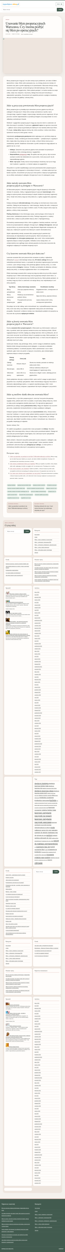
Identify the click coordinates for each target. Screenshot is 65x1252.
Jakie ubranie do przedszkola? (12, 880)
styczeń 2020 (37, 705)
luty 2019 (37, 733)
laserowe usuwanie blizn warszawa (46, 805)
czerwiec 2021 (38, 674)
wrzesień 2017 (38, 769)
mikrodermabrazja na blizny (42, 827)
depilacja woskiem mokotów (39, 485)
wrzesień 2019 (38, 715)
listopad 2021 (37, 664)
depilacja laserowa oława (44, 791)
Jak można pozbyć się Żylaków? (19, 468)
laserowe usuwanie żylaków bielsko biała (16, 488)
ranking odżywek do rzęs (43, 838)
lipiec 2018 (37, 751)
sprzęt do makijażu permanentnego (38, 491)
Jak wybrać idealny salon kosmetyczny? (14, 575)
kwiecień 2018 (38, 759)
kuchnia (53, 800)
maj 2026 (37, 594)
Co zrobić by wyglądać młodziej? (13, 908)
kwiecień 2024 (38, 628)
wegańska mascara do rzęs (13, 497)
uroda (46, 849)
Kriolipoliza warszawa (51, 485)
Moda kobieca (9, 889)
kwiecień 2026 (38, 597)
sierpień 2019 (38, 718)
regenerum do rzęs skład (47, 841)
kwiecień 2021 (38, 679)
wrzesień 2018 (38, 746)
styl (35, 847)
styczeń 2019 (37, 736)
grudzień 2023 (38, 633)
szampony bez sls (52, 491)
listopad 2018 (37, 741)
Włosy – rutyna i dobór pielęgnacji (42, 547)
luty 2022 (37, 656)
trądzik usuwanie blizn (12, 494)
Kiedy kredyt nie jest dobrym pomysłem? (14, 916)
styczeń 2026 (37, 605)
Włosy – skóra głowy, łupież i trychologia (43, 550)
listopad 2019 (37, 710)
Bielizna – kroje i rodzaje (11, 891)
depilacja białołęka (11, 485)
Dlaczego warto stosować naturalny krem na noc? (16, 911)
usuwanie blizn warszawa (40, 854)
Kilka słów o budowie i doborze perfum (18, 593)
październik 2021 (38, 666)
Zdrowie (36, 552)
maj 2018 (37, 756)
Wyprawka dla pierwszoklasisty (16, 602)
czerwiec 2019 (38, 723)
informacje (37, 797)
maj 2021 (37, 677)
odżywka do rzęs (41, 835)
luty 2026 (37, 602)
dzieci (56, 795)
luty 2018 (37, 764)
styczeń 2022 (37, 659)
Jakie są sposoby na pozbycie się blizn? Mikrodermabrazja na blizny (30, 456)
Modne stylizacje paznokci (15, 1026)
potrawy (55, 835)
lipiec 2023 (37, 635)
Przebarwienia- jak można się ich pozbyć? (15, 882)
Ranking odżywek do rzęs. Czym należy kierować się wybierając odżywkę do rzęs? (43, 507)
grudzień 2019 (38, 707)
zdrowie (38, 863)
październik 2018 (38, 743)
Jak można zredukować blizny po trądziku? (23, 464)
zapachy (49, 860)
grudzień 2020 (38, 689)
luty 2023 (37, 641)
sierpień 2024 (38, 623)
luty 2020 (37, 702)
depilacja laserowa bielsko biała (24, 485)
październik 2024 (38, 620)
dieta (53, 795)
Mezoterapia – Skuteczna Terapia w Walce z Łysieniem (46, 948)
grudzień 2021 (38, 661)
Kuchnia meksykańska (14, 1004)
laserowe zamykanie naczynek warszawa (35, 488)
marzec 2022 (37, 653)
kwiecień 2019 (38, 728)
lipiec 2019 (37, 720)
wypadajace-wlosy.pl (7, 1248)
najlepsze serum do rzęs (51, 488)
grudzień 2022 (38, 643)
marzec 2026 (37, 599)
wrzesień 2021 (38, 669)
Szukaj (60, 9)
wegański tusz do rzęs (26, 497)
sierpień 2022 (38, 648)
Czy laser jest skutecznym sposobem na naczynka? (25, 473)
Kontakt (61, 1248)
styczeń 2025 (37, 617)
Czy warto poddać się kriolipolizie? (13, 572)
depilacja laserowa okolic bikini (49, 788)
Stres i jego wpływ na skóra (15, 613)
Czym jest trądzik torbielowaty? (12, 930)
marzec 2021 (37, 682)
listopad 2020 (37, 692)
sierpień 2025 (38, 607)
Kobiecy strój (8, 921)
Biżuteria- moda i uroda (11, 906)
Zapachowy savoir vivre (11, 903)
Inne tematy (37, 534)
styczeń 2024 (37, 630)
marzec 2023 (37, 638)
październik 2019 (38, 712)
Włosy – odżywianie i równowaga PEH (43, 542)
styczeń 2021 (37, 687)
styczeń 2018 (37, 767)
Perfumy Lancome (10, 877)
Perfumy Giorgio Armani (14, 1046)
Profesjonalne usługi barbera (12, 570)
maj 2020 (37, 697)
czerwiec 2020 (38, 695)
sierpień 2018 (38, 748)
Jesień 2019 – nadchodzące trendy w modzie (15, 875)
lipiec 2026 (37, 592)
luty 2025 (37, 615)
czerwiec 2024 (38, 625)
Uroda (7, 19)
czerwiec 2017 (38, 772)
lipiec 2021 (37, 671)
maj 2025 (37, 610)
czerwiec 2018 (38, 754)
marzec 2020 (37, 700)
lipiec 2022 (37, 651)
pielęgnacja (23, 154)
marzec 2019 (37, 730)
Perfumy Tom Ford (10, 913)
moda (52, 827)
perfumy (49, 835)
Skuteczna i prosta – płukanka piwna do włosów (16, 918)
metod (16, 260)
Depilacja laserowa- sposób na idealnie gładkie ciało (17, 563)
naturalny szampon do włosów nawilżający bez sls (18, 491)
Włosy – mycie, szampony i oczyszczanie (43, 539)
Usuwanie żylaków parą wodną (41, 494)
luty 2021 (37, 684)
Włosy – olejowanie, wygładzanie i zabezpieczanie (45, 544)
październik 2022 (38, 646)
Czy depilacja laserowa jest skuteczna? (14, 894)
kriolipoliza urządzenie (47, 797)
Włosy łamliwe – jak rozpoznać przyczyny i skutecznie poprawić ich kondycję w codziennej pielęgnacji (17, 623)
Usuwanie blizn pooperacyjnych (26, 494)
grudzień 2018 (38, 738)
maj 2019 (37, 725)
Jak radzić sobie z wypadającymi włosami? (44, 945)
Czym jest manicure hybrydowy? (13, 896)
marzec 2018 (37, 761)
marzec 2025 (37, 612)
